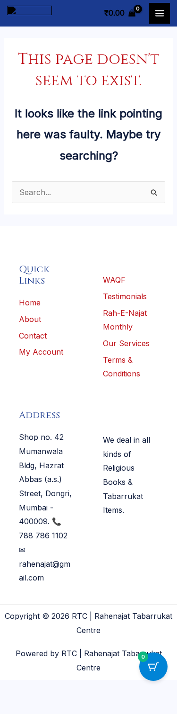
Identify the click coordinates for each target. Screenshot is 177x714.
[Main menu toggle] (159, 13)
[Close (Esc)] (99, 689)
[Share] (71, 689)
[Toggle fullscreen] (42, 689)
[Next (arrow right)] (42, 706)
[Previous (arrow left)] (13, 706)
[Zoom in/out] (13, 689)
